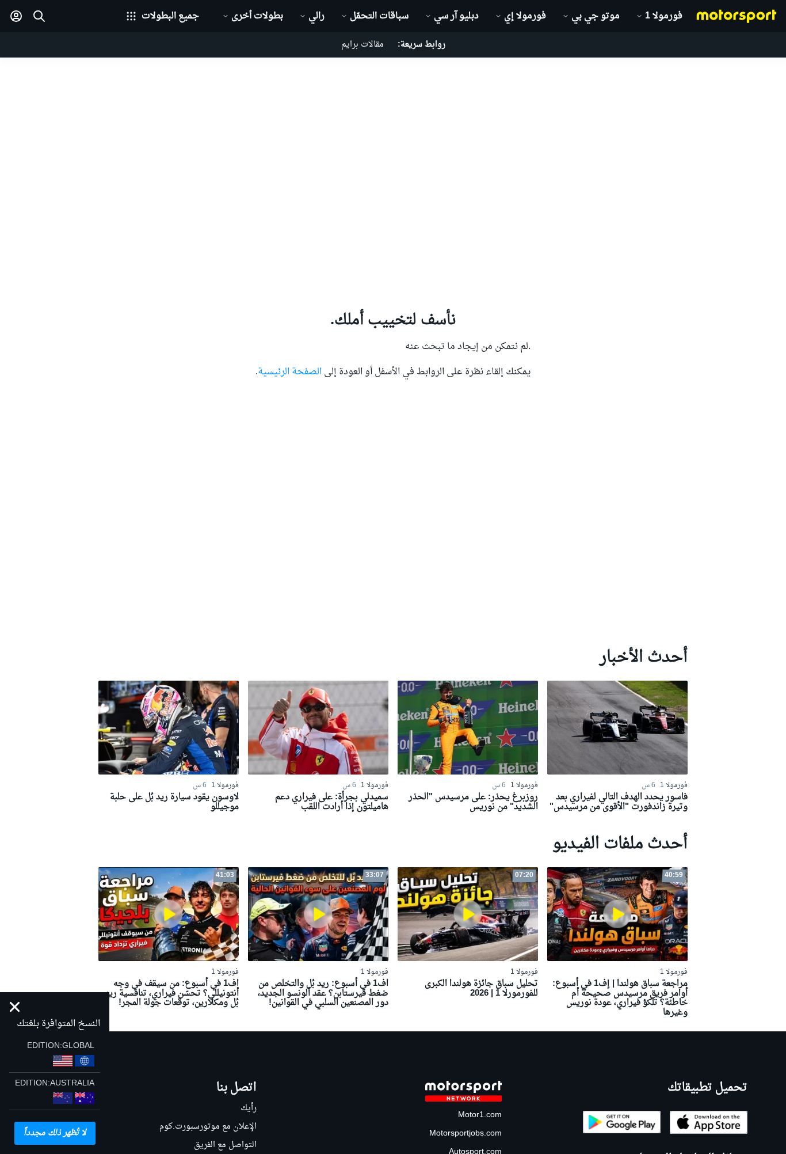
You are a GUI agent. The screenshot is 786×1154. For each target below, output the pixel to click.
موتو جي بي (595, 16)
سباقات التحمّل (379, 16)
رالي (316, 16)
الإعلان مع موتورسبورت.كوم (208, 1126)
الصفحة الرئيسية (290, 372)
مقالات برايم (362, 44)
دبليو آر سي (456, 16)
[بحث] (39, 16)
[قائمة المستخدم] (16, 16)
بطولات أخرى (257, 16)
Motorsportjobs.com (465, 1133)
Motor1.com (480, 1115)
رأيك (249, 1108)
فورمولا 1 (663, 16)
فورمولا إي (525, 16)
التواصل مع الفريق (225, 1145)
